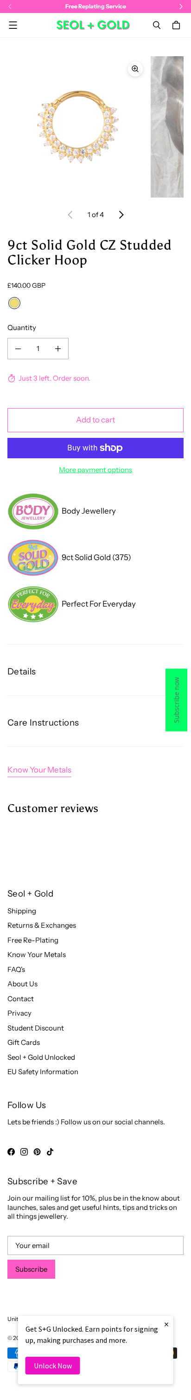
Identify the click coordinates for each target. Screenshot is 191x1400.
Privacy (19, 1013)
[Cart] (177, 25)
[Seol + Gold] (93, 25)
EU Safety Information (42, 1071)
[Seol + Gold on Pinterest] (37, 1151)
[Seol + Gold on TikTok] (50, 1151)
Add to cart (95, 419)
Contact (20, 998)
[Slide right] (121, 215)
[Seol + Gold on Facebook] (11, 1151)
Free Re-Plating (32, 940)
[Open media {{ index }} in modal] (77, 127)
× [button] (166, 1324)
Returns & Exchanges (41, 925)
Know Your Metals (39, 769)
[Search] (156, 25)
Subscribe (31, 1269)
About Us (22, 983)
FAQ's (16, 969)
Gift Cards (23, 1042)
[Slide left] (70, 215)
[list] (95, 127)
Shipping (21, 910)
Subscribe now (176, 700)
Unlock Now (53, 1365)
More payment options (95, 469)
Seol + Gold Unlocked (41, 1057)
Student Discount (35, 1028)
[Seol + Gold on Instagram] (24, 1151)
